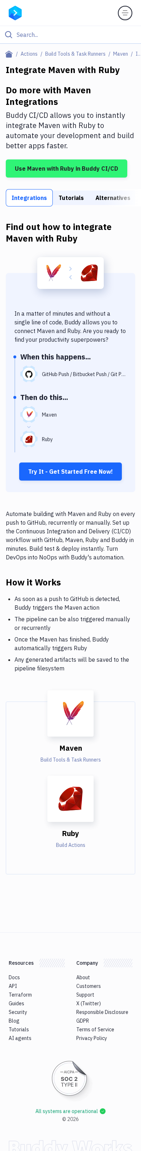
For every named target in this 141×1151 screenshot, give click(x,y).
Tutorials (71, 197)
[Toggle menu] (125, 13)
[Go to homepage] (15, 12)
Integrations (29, 197)
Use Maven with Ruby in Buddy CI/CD (66, 168)
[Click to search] (70, 34)
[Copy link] (69, 582)
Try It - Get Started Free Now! (70, 471)
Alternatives (113, 197)
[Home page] (10, 54)
